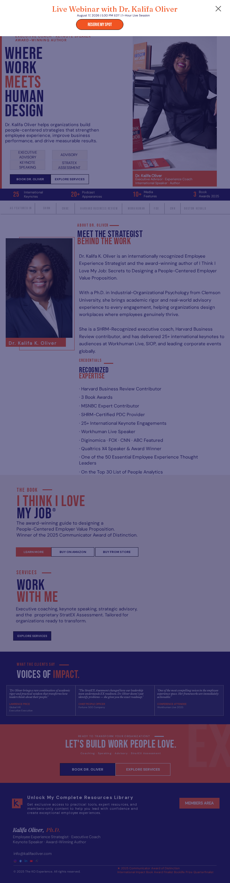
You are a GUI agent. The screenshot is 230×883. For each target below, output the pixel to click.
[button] (218, 9)
